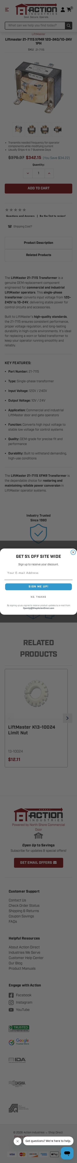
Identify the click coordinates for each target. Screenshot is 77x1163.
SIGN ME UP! (38, 586)
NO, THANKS (38, 597)
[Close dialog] (73, 552)
